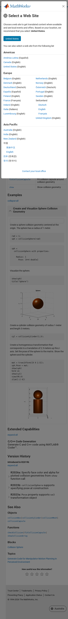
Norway (39, 83)
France (6, 100)
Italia (5, 109)
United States (10, 66)
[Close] (63, 6)
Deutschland (9, 87)
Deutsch (42, 105)
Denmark (7, 83)
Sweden (39, 96)
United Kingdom (43, 118)
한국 (5, 160)
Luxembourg (9, 113)
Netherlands (42, 78)
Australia (7, 130)
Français (42, 113)
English (42, 109)
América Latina (10, 58)
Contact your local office (34, 171)
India (5, 134)
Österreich (41, 87)
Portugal (40, 91)
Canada (7, 62)
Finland (7, 96)
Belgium (7, 78)
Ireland (6, 105)
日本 (5, 156)
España (7, 91)
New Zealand (9, 138)
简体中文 (10, 147)
